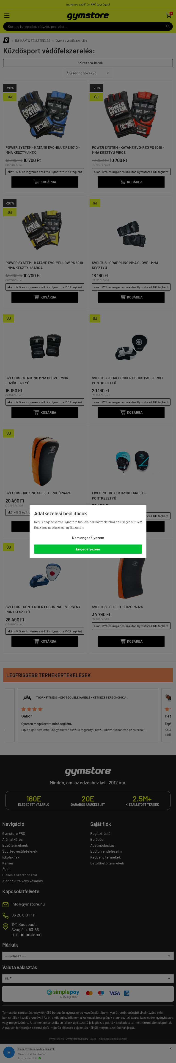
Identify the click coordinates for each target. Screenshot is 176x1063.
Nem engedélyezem (88, 537)
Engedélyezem (88, 549)
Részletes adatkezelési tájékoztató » (59, 527)
